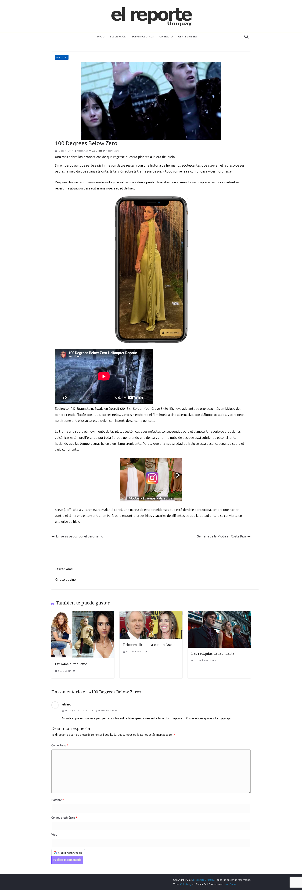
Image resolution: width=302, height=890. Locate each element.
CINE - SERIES (61, 57)
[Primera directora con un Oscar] (151, 614)
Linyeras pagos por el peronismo (79, 536)
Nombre (57, 800)
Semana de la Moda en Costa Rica (221, 536)
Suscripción (118, 36)
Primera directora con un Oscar (149, 644)
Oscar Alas (82, 151)
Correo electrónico (64, 817)
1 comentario (113, 151)
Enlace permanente (107, 710)
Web (54, 834)
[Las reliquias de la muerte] (219, 614)
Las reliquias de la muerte (212, 653)
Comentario (59, 745)
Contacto (166, 36)
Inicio (101, 36)
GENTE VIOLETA (187, 36)
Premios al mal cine (71, 664)
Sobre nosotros (143, 36)
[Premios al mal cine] (82, 614)
